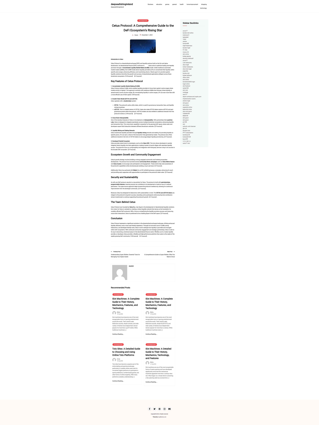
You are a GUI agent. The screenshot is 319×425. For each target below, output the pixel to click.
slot (184, 124)
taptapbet (185, 37)
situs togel (186, 65)
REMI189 (185, 116)
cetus (146, 65)
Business (150, 4)
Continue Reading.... (118, 334)
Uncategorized (143, 20)
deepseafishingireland (122, 4)
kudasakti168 (187, 137)
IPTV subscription (188, 132)
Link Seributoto (187, 62)
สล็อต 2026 (186, 77)
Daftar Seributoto (188, 67)
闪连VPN (185, 71)
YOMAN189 (186, 113)
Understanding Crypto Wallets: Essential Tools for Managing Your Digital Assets (125, 256)
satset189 (186, 88)
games (167, 4)
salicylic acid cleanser (189, 126)
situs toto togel (187, 69)
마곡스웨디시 (187, 141)
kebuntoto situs (187, 109)
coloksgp (185, 92)
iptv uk (185, 128)
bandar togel (186, 48)
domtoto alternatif (188, 58)
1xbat (184, 39)
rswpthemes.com (162, 417)
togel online (186, 84)
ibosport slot (186, 130)
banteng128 (186, 135)
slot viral (185, 90)
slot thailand (186, 86)
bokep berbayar (187, 75)
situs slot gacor (187, 111)
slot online (186, 54)
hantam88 (186, 43)
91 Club (185, 50)
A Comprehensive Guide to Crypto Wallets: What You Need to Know (159, 256)
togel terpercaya (187, 45)
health (182, 4)
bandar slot (186, 73)
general (174, 4)
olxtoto (185, 41)
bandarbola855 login (189, 82)
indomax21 (186, 35)
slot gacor (186, 103)
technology (203, 8)
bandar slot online (188, 33)
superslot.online (187, 107)
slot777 (185, 94)
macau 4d (186, 52)
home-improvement (192, 4)
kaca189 (185, 139)
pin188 (185, 122)
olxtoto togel (186, 101)
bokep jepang (187, 56)
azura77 (185, 31)
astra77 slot (186, 143)
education (159, 4)
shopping (204, 4)
